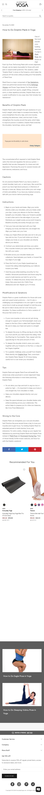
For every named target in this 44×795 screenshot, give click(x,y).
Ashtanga (34, 85)
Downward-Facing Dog (28, 436)
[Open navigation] (3, 4)
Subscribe (9, 776)
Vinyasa (5, 87)
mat (19, 260)
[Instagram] (19, 784)
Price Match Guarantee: (22, 10)
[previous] (2, 10)
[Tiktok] (33, 784)
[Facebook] (12, 784)
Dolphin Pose (22, 354)
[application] (38, 789)
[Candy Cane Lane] (35, 505)
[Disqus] (22, 552)
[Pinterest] (26, 784)
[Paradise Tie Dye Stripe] (42, 505)
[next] (42, 10)
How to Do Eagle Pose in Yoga (17, 676)
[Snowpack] (32, 505)
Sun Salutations (33, 82)
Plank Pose (13, 436)
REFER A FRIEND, (23, 733)
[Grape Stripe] (39, 505)
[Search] (6, 4)
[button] (5, 520)
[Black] (4, 505)
